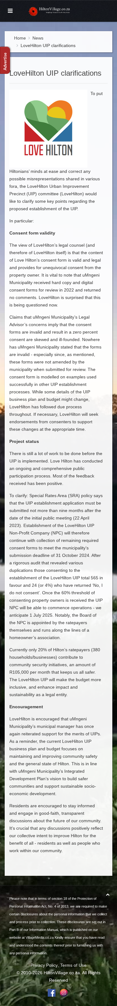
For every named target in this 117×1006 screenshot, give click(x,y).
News (37, 38)
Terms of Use (73, 965)
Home (20, 38)
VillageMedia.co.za (40, 937)
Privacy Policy (44, 965)
